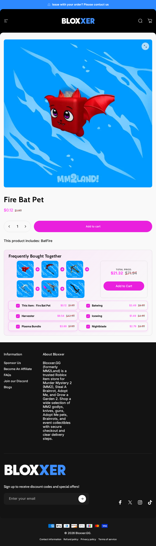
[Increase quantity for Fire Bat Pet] (26, 226)
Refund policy (71, 539)
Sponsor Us (12, 363)
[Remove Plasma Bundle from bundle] (15, 326)
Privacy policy (88, 539)
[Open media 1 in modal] (145, 46)
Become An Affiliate (18, 369)
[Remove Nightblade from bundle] (85, 326)
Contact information (50, 539)
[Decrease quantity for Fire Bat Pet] (8, 226)
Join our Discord (16, 381)
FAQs (7, 375)
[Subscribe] (82, 499)
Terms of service (107, 539)
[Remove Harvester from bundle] (15, 316)
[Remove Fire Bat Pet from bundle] (15, 306)
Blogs (8, 387)
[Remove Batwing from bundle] (85, 306)
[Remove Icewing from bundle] (85, 316)
